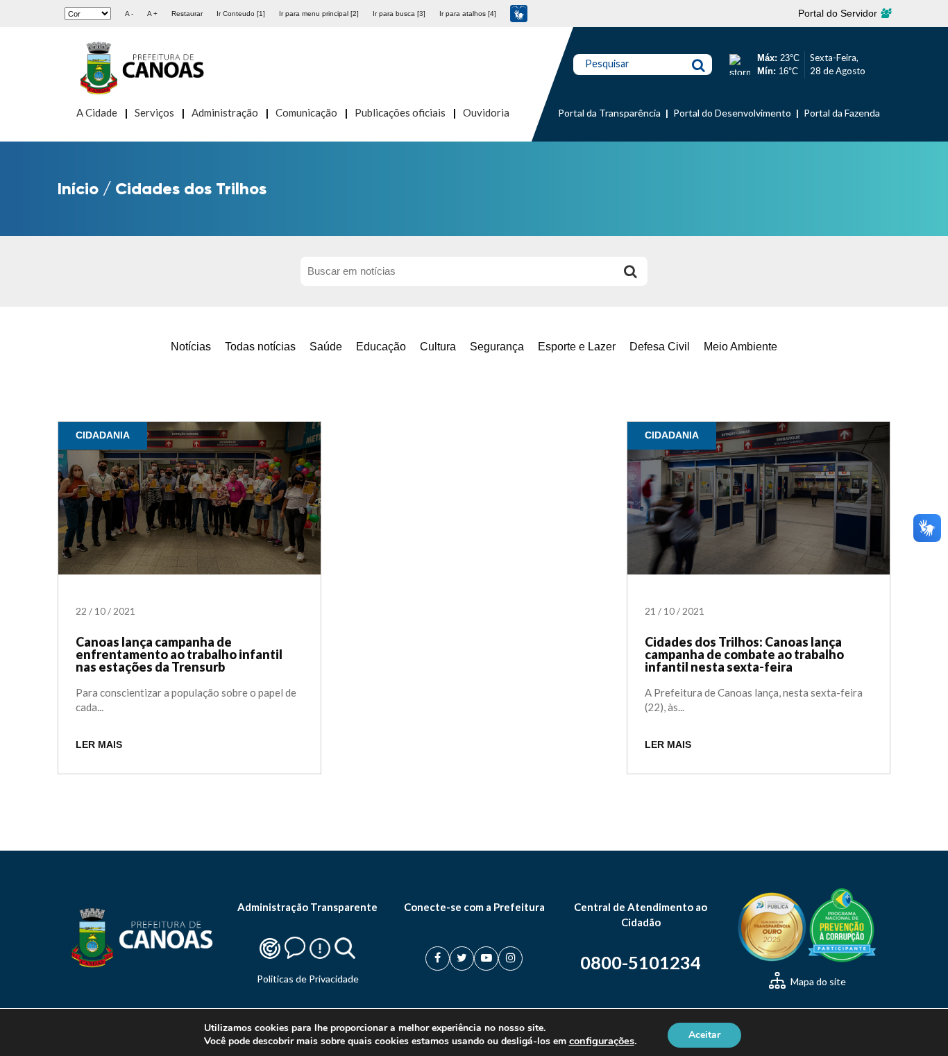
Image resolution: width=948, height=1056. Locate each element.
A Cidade (96, 112)
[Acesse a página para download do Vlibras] (518, 13)
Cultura (438, 346)
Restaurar (187, 13)
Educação (381, 346)
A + (152, 13)
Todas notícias (260, 346)
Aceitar (704, 1034)
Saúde (326, 346)
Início (78, 188)
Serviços (154, 112)
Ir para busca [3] (399, 13)
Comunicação (306, 112)
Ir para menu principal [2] (319, 13)
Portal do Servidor (839, 13)
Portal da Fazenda (842, 113)
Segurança (497, 346)
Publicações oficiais (400, 112)
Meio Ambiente (740, 346)
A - (129, 13)
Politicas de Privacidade (308, 979)
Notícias (191, 346)
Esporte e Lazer (577, 346)
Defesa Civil (659, 346)
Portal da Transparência (609, 113)
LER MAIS (99, 745)
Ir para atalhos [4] (467, 13)
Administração (225, 112)
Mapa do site (817, 981)
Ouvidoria (486, 112)
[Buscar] (630, 271)
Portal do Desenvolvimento (732, 113)
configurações (601, 1040)
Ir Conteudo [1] (241, 13)
